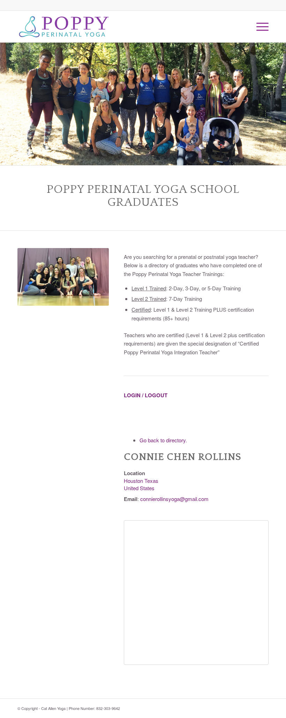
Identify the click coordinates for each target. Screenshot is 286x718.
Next (280, 104)
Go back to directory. (163, 440)
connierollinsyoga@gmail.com (174, 498)
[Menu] (259, 26)
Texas (151, 480)
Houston (133, 480)
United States (139, 488)
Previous (6, 104)
